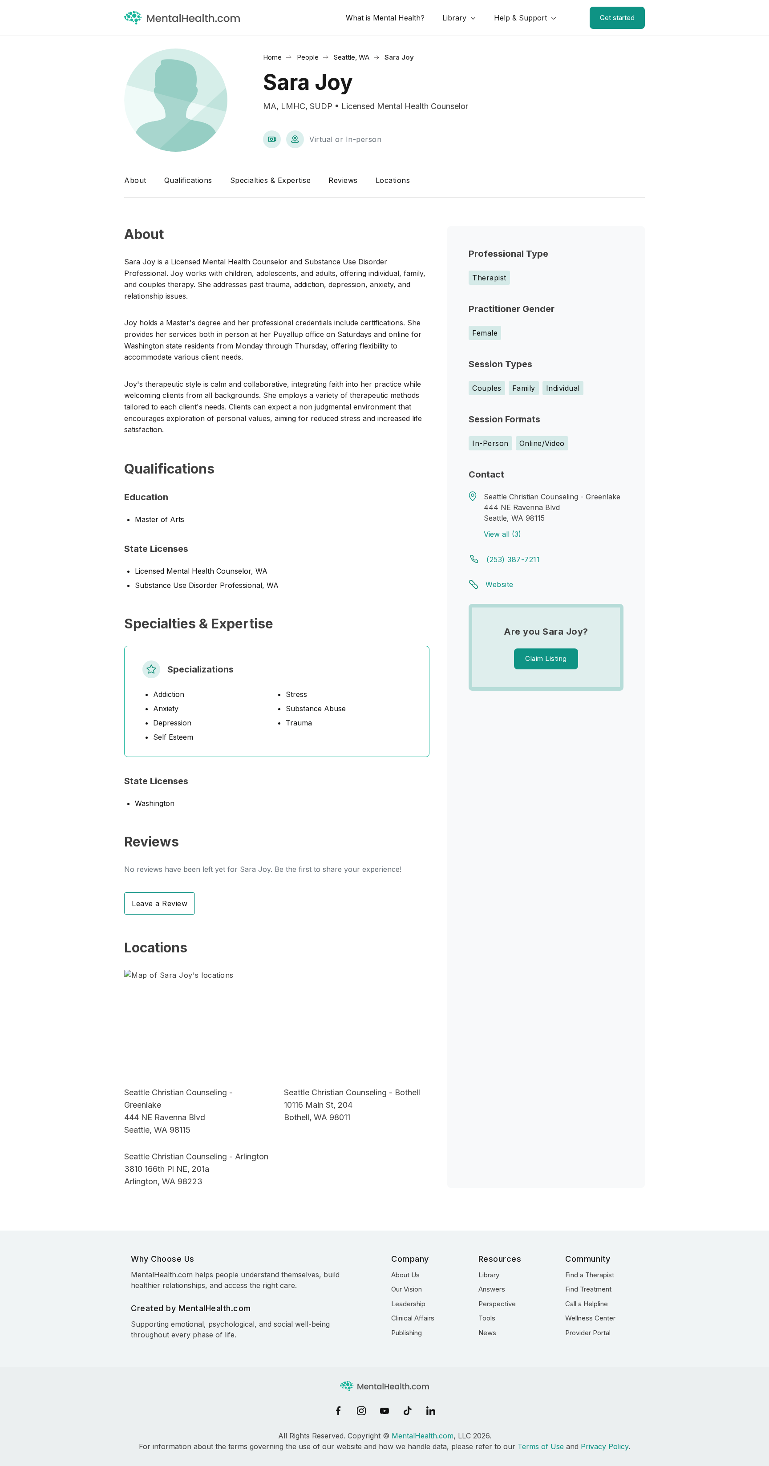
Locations (393, 180)
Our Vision (406, 1289)
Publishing (406, 1332)
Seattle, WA (351, 57)
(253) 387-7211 (513, 559)
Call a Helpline (586, 1304)
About (135, 180)
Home (272, 57)
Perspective (497, 1304)
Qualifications (188, 180)
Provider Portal (588, 1332)
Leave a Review (159, 903)
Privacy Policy (604, 1446)
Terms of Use (541, 1446)
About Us (405, 1275)
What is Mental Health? (385, 17)
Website (500, 584)
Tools (486, 1318)
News (487, 1332)
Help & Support (520, 17)
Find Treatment (588, 1289)
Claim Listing (546, 658)
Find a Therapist (589, 1275)
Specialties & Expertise (270, 180)
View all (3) (502, 534)
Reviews (343, 180)
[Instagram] (361, 1410)
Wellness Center (590, 1318)
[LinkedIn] (430, 1410)
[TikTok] (407, 1410)
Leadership (408, 1304)
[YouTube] (384, 1410)
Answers (491, 1289)
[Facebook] (338, 1410)
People (308, 57)
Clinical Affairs (412, 1318)
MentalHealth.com (422, 1435)
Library (454, 17)
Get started (617, 17)
